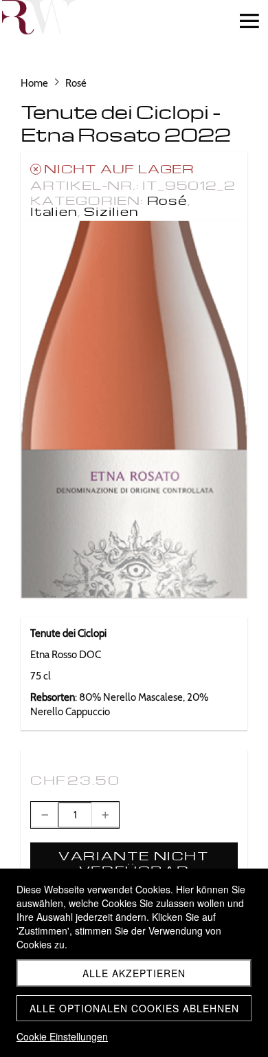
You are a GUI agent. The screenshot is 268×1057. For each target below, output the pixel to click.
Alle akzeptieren (134, 973)
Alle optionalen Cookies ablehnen (134, 1008)
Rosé (167, 200)
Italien (54, 211)
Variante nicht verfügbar (133, 862)
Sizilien (111, 211)
